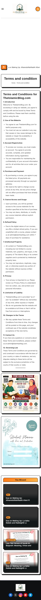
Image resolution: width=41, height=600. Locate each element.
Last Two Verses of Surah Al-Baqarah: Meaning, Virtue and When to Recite (18, 545)
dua (8, 495)
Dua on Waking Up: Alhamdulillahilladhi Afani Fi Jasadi (18, 500)
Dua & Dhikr (11, 540)
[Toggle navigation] (2, 9)
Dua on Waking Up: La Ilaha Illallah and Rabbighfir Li (17, 522)
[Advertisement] (20, 41)
